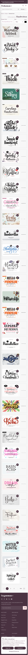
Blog (13, 625)
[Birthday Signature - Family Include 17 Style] (11, 437)
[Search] (17, 9)
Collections (3, 629)
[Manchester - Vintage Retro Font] (11, 359)
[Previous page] (3, 588)
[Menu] (25, 5)
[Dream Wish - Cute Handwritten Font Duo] (11, 484)
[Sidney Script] (11, 94)
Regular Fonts (4, 620)
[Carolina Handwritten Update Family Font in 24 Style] (11, 109)
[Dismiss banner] (25, 2)
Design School (15, 622)
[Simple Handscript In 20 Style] (11, 141)
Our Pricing (14, 615)
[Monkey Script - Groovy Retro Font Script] (11, 406)
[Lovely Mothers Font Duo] (11, 219)
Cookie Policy (15, 645)
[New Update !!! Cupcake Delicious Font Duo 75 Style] (11, 328)
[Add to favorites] (17, 28)
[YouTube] (11, 599)
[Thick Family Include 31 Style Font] (11, 78)
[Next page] (23, 588)
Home (2, 13)
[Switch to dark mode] (22, 5)
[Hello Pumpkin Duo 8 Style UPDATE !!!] (11, 312)
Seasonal (3, 625)
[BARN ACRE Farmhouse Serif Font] (11, 468)
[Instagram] (1, 599)
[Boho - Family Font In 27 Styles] (11, 421)
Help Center (14, 627)
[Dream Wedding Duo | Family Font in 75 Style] (11, 453)
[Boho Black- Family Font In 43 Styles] (11, 125)
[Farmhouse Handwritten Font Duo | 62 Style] (11, 390)
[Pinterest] (6, 599)
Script (6, 13)
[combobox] (9, 9)
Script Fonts (4, 622)
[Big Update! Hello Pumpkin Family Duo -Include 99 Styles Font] (11, 281)
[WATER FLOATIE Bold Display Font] (11, 546)
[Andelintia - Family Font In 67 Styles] (11, 250)
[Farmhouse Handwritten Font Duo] (11, 530)
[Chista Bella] (11, 203)
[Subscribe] (24, 608)
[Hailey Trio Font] (11, 265)
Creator (13, 617)
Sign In (13, 636)
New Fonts (3, 617)
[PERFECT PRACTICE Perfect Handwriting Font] (11, 562)
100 (20, 588)
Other (2, 627)
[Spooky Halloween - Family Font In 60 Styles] (11, 156)
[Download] (14, 28)
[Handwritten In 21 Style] (11, 234)
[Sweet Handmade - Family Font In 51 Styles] (11, 375)
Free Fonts (3, 615)
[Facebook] (4, 599)
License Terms (4, 636)
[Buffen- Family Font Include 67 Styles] (11, 172)
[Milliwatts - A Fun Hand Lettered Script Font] (11, 297)
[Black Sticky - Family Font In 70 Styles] (11, 47)
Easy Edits (14, 620)
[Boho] (11, 499)
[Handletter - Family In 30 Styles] (11, 343)
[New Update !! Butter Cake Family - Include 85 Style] (11, 63)
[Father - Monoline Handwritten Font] (11, 515)
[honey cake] (11, 577)
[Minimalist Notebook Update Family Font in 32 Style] (11, 32)
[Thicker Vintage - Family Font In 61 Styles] (11, 187)
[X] (9, 599)
